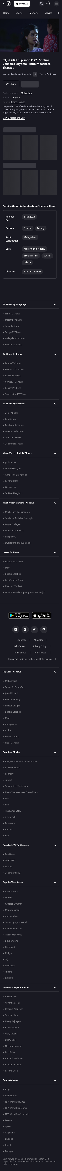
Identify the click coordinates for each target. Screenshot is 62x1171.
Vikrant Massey (12, 1002)
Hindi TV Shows (12, 313)
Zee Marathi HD (12, 872)
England (9, 1138)
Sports (19, 13)
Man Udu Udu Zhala (14, 530)
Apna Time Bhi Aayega (16, 474)
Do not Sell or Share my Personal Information (29, 659)
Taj (6, 959)
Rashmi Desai (11, 1070)
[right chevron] (7, 147)
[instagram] (25, 629)
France (8, 1120)
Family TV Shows (13, 375)
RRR (7, 835)
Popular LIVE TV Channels (16, 845)
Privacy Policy (39, 646)
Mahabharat (11, 681)
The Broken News (13, 934)
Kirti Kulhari (10, 1052)
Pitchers (9, 978)
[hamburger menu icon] (56, 4)
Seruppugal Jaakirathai (16, 922)
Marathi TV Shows (13, 319)
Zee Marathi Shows (14, 425)
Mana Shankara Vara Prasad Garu (21, 792)
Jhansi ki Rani (11, 693)
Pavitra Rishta (11, 481)
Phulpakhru (10, 536)
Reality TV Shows (13, 388)
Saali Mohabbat (12, 767)
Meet (7, 567)
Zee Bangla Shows (14, 443)
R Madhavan (11, 996)
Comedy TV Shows (14, 381)
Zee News (10, 854)
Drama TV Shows (13, 363)
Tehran (8, 780)
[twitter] (34, 629)
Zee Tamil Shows (13, 437)
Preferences (40, 652)
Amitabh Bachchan (14, 1058)
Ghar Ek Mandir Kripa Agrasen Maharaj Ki (25, 592)
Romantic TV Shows (14, 369)
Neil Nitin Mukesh (13, 1046)
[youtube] (43, 629)
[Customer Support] (48, 4)
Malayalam (26, 93)
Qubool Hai (10, 487)
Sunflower (10, 965)
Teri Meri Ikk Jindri (13, 493)
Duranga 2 (10, 947)
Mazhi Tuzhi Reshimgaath (17, 512)
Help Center (19, 646)
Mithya (8, 953)
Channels (21, 640)
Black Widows (11, 940)
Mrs (7, 798)
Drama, (14, 102)
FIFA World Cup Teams (16, 1108)
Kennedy (9, 773)
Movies (48, 13)
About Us (38, 640)
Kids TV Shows (12, 742)
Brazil (8, 1145)
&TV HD (9, 866)
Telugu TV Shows (13, 332)
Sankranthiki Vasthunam (16, 786)
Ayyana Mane (11, 891)
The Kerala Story (13, 810)
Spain (8, 1126)
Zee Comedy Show (14, 580)
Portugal (9, 1151)
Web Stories (11, 1095)
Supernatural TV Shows (16, 394)
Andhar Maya (11, 916)
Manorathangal (12, 910)
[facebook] (15, 629)
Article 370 (10, 817)
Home (6, 13)
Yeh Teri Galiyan (12, 468)
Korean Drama (12, 736)
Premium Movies (11, 752)
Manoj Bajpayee (13, 1021)
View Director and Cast (14, 117)
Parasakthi (10, 823)
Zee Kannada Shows (14, 431)
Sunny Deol (10, 1039)
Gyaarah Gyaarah (13, 903)
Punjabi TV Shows (13, 344)
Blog (7, 1089)
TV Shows (33, 13)
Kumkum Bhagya (13, 699)
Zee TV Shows (11, 412)
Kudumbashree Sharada (17, 74)
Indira (8, 730)
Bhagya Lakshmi (13, 574)
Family (21, 102)
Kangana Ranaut (13, 1064)
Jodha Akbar (11, 462)
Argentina (10, 1132)
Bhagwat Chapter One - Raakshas (21, 761)
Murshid (9, 897)
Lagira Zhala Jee (12, 524)
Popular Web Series (13, 882)
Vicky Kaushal (11, 1033)
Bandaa (9, 829)
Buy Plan (23, 4)
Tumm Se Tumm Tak (14, 687)
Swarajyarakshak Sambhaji (18, 542)
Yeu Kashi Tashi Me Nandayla (19, 518)
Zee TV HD (10, 860)
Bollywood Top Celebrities (16, 987)
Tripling (8, 971)
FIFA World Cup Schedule (17, 1114)
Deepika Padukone (14, 1009)
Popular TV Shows (12, 672)
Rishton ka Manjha (14, 561)
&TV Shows (10, 419)
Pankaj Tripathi (12, 1027)
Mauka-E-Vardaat (13, 586)
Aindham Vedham (13, 928)
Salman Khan (11, 1015)
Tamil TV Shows (12, 326)
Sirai (7, 804)
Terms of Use (19, 652)
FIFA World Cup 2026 (15, 1101)
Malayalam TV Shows (15, 338)
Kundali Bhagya (12, 705)
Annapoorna (11, 724)
